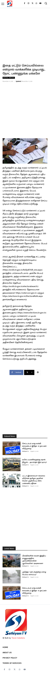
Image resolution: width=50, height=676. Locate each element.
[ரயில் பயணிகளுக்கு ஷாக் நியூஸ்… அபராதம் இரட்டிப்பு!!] (12, 464)
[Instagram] (29, 3)
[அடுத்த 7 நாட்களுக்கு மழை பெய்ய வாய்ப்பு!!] (12, 576)
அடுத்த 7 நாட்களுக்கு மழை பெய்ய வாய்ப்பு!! (34, 573)
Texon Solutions (18, 638)
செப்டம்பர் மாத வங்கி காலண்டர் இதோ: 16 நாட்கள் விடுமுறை (34, 446)
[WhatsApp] (36, 3)
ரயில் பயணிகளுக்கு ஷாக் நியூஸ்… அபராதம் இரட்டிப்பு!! (34, 461)
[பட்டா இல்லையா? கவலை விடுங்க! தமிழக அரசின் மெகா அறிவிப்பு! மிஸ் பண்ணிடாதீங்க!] (12, 480)
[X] (32, 3)
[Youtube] (40, 3)
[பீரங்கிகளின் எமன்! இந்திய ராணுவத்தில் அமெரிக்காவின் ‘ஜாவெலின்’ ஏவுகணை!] (12, 560)
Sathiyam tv (25, 451)
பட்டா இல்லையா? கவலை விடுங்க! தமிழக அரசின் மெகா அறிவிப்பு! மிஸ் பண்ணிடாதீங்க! (33, 479)
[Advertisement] (25, 34)
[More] (38, 372)
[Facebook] (25, 3)
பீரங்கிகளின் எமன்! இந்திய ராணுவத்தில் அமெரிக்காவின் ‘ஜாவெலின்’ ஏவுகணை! (34, 559)
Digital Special (8, 78)
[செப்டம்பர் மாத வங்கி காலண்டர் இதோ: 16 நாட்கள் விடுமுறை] (12, 448)
